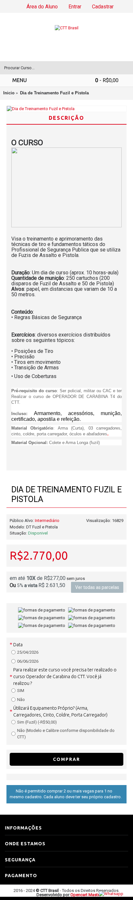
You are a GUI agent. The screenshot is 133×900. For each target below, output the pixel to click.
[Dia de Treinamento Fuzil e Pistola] (66, 109)
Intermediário (47, 520)
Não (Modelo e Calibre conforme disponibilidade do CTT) (66, 733)
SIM (20, 690)
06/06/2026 (27, 661)
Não (21, 699)
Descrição (66, 118)
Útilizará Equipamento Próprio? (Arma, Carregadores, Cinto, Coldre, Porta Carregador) (60, 711)
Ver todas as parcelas (97, 587)
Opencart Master (85, 894)
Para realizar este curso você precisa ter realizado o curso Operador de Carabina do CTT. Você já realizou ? (65, 676)
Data (18, 644)
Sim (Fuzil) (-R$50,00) (37, 722)
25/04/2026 (27, 652)
